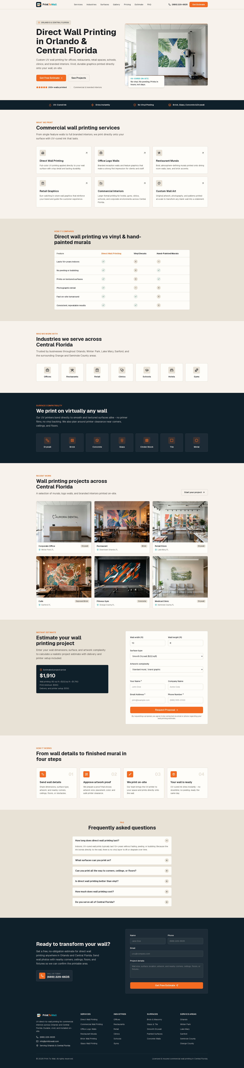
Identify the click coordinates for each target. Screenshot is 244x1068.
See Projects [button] (78, 77)
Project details (137, 961)
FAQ (149, 4)
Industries (91, 4)
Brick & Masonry (154, 1019)
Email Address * (137, 694)
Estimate (139, 4)
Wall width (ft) (136, 637)
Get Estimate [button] (198, 4)
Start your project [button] (193, 492)
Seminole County (188, 1038)
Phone (171, 935)
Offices (117, 1019)
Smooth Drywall (154, 1029)
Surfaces (104, 4)
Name (133, 935)
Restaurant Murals (88, 1034)
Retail (116, 1029)
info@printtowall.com (49, 1041)
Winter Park (185, 1024)
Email (132, 948)
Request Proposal (165, 709)
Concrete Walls (154, 1038)
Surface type (136, 650)
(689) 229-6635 (180, 4)
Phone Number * (176, 694)
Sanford (183, 1034)
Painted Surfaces (155, 1034)
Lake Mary (185, 1029)
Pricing (127, 4)
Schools (117, 1038)
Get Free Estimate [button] (50, 77)
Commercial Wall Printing (91, 1024)
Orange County (187, 1043)
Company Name (175, 681)
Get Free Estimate (165, 985)
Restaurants (119, 1024)
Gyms (116, 1043)
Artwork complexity (139, 664)
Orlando (184, 1019)
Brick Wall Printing (88, 1038)
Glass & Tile (152, 1024)
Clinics (117, 1034)
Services (78, 4)
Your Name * (136, 681)
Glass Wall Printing (88, 1043)
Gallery (116, 4)
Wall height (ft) (175, 637)
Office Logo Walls (88, 1029)
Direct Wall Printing (88, 1019)
